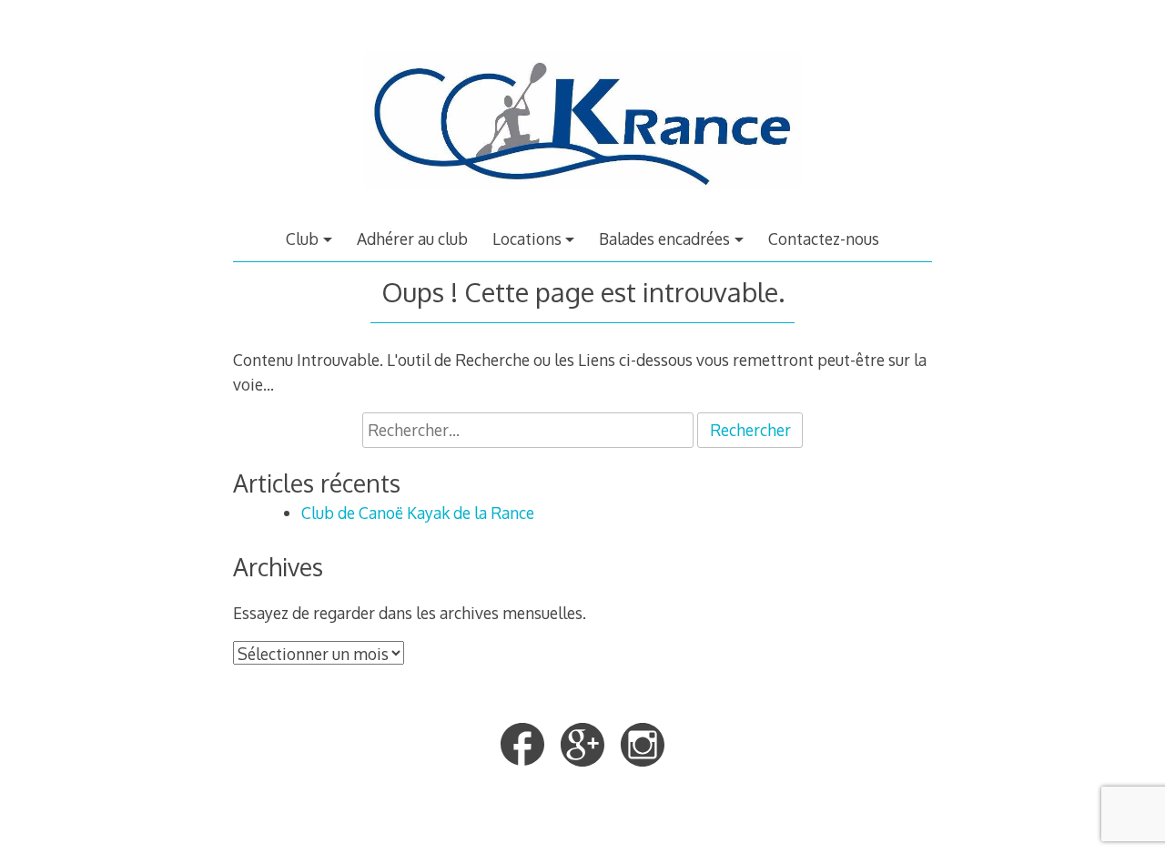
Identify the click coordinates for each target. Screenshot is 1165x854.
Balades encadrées (664, 239)
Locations (527, 239)
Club (302, 239)
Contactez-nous (823, 239)
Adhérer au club (412, 239)
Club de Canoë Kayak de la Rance (417, 513)
